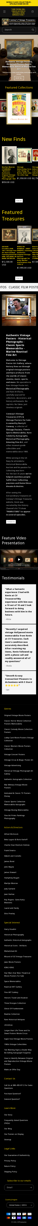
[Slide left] (3, 163)
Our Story (8, 1115)
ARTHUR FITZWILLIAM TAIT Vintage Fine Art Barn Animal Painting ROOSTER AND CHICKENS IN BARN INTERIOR (9, 252)
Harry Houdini (10, 929)
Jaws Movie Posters (12, 962)
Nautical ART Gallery (13, 987)
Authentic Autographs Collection (18, 779)
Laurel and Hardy (11, 908)
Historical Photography (14, 934)
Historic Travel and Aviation (16, 997)
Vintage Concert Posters (14, 754)
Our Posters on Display (14, 1134)
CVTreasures (21, 1222)
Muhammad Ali (10, 951)
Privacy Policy (10, 1160)
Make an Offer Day (12, 1069)
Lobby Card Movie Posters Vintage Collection (19, 739)
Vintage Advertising (12, 765)
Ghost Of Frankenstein (13, 1008)
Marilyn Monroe (11, 883)
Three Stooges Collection (15, 1003)
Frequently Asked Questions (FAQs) (16, 1121)
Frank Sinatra (9, 850)
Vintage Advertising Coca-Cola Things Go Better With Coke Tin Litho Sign (24, 171)
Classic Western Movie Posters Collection (17, 747)
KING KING (9, 967)
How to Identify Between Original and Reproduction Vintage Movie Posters (18, 1061)
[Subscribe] (31, 1187)
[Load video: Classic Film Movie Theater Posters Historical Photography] (19, 559)
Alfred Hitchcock (11, 834)
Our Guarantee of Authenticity (17, 1155)
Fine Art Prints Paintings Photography (14, 817)
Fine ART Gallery (11, 992)
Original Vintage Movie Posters (17, 715)
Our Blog (8, 1128)
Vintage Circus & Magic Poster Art (18, 760)
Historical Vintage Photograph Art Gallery (18, 772)
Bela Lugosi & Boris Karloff (15, 839)
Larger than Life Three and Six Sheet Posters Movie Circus (17, 1032)
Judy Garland (9, 888)
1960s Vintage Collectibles (15, 1044)
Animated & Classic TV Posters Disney (17, 794)
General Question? (12, 1099)
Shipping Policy (10, 1171)
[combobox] (19, 30)
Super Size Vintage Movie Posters (18, 1039)
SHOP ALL (19, 78)
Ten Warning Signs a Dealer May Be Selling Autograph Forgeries (18, 1051)
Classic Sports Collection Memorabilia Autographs (14, 803)
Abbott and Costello (12, 856)
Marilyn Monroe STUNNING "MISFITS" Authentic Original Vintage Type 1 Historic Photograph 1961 (9, 173)
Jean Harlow (9, 894)
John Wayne (9, 867)
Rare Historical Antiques (14, 1019)
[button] (4, 11)
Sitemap (7, 1139)
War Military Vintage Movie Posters (15, 786)
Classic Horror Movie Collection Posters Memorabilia (17, 722)
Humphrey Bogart (11, 878)
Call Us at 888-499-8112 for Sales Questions (18, 1086)
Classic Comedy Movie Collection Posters (18, 730)
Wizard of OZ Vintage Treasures (17, 956)
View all (19, 201)
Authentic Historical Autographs (17, 940)
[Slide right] (35, 163)
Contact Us (11, 522)
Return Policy (9, 1166)
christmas (8, 1025)
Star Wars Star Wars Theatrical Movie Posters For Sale (17, 974)
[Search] (33, 29)
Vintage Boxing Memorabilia (16, 810)
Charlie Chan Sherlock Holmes (17, 845)
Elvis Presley (9, 913)
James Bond (9, 861)
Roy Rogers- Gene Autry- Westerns (14, 901)
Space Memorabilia (12, 981)
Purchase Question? (12, 1093)
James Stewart (10, 872)
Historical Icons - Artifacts (15, 945)
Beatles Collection (12, 1014)
